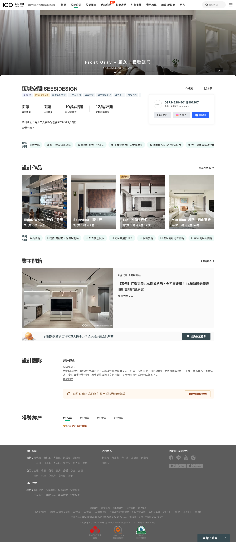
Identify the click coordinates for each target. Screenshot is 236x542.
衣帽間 (62, 475)
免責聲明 (94, 507)
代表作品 (106, 4)
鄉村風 (47, 457)
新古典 (76, 462)
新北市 (105, 457)
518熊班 (167, 512)
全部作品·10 (205, 167)
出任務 (177, 512)
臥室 (73, 470)
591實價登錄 (100, 512)
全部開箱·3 (205, 261)
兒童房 (52, 475)
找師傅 (198, 512)
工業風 (37, 462)
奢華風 (66, 462)
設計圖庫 (91, 4)
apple (195, 465)
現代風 (37, 457)
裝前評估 (38, 489)
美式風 (57, 462)
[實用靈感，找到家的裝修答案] (12, 5)
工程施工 (38, 495)
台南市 (144, 457)
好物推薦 (136, 4)
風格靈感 (51, 489)
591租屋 (76, 512)
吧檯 (43, 475)
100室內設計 (41, 512)
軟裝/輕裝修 (168, 4)
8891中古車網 (138, 512)
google (177, 465)
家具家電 (63, 495)
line (178, 457)
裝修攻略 (121, 4)
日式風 (47, 462)
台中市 (125, 457)
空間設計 (75, 489)
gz (118, 532)
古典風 (57, 457)
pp (95, 532)
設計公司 (76, 4)
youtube (186, 457)
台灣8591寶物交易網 (119, 512)
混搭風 (66, 457)
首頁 (63, 4)
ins (193, 457)
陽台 (36, 475)
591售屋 (87, 512)
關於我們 (131, 507)
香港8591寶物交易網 (60, 512)
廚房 (65, 470)
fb (171, 457)
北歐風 (76, 457)
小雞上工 (187, 512)
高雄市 (134, 457)
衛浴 (50, 470)
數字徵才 (142, 507)
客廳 (36, 470)
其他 (85, 462)
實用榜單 (151, 4)
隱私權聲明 (118, 507)
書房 (58, 470)
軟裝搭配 (75, 495)
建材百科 (51, 495)
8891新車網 (154, 512)
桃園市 (105, 462)
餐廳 (43, 470)
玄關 (80, 470)
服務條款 (105, 507)
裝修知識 (63, 489)
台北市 (115, 457)
